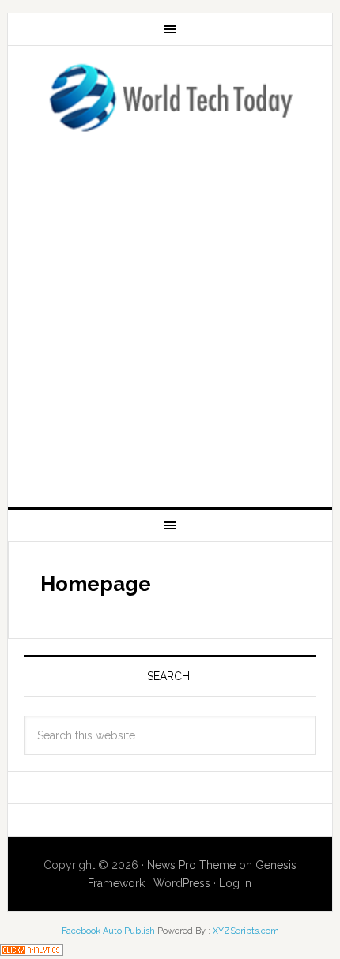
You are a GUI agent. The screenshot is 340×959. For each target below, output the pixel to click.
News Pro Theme (191, 865)
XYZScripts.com (246, 931)
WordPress (181, 883)
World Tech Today (170, 97)
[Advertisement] (170, 315)
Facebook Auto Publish (108, 931)
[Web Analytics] (31, 948)
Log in (235, 883)
